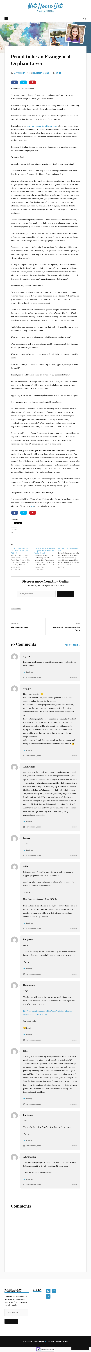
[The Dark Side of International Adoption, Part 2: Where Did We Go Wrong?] (46, 559)
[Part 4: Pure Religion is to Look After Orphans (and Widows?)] (22, 559)
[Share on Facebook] (14, 82)
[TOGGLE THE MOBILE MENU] (6, 18)
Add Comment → (72, 645)
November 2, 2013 (40, 73)
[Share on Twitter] (23, 82)
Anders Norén (62, 1341)
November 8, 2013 (33, 974)
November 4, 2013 (33, 677)
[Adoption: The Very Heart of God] (70, 557)
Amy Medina (19, 73)
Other (58, 73)
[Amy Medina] (45, 7)
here (32, 506)
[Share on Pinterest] (32, 82)
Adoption (16, 609)
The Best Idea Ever (19, 627)
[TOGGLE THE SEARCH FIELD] (84, 18)
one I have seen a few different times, (42, 125)
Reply (74, 677)
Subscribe (65, 593)
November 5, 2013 (33, 855)
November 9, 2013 (33, 1040)
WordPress (39, 1341)
